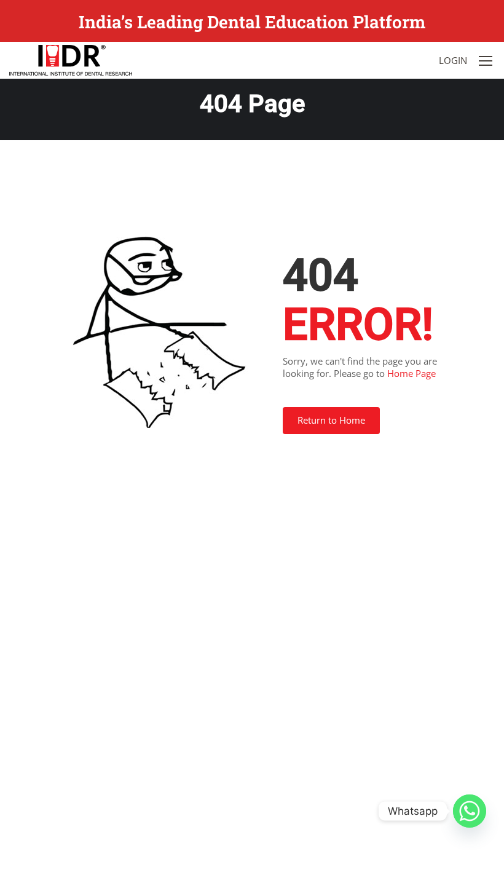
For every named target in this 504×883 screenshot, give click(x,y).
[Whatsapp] (469, 811)
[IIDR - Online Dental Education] (70, 60)
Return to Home (331, 420)
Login (453, 60)
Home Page (411, 373)
